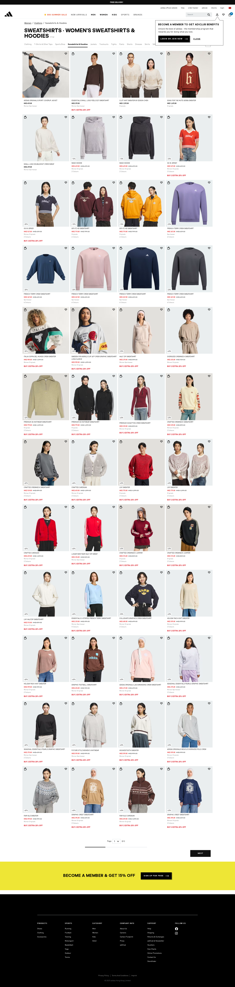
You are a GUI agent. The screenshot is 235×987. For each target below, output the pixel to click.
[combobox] (199, 14)
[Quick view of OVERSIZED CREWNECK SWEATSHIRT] (168, 309)
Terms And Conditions (120, 976)
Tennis (67, 957)
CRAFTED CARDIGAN (79, 487)
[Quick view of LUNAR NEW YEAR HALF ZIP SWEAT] (73, 507)
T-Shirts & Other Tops (43, 44)
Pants (121, 44)
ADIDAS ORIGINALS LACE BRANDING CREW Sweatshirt (140, 685)
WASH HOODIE (77, 163)
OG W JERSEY (172, 163)
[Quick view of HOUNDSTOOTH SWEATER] (121, 703)
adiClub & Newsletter (155, 941)
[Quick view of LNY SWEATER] (121, 441)
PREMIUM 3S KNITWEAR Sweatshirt (38, 422)
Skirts (147, 44)
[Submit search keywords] (209, 15)
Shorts (129, 44)
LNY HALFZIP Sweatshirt (34, 619)
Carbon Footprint (126, 937)
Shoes (39, 929)
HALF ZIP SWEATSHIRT (127, 357)
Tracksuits (103, 44)
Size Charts (151, 949)
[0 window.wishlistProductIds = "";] (223, 14)
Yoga (67, 949)
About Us (123, 929)
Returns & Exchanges (155, 937)
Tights (114, 44)
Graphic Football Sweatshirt (84, 685)
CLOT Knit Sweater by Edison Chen (133, 100)
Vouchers (150, 945)
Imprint (134, 976)
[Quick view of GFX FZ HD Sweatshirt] (73, 182)
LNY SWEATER (124, 487)
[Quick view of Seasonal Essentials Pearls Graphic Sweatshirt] (168, 638)
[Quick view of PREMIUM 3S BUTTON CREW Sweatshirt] (121, 376)
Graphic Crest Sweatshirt (83, 815)
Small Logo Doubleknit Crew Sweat (39, 164)
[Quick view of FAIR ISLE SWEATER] (25, 769)
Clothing (38, 23)
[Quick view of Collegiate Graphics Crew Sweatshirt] (121, 572)
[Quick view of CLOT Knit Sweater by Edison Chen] (121, 53)
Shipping (150, 933)
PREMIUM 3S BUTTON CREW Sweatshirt (135, 423)
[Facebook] (176, 929)
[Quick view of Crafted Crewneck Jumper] (121, 507)
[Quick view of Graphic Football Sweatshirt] (73, 638)
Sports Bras (60, 44)
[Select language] (230, 8)
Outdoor (68, 953)
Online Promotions (154, 953)
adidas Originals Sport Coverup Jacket (40, 100)
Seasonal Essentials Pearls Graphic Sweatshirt (187, 684)
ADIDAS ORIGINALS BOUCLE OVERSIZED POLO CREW (186, 749)
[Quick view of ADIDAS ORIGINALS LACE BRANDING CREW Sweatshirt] (121, 638)
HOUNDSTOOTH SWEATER (129, 750)
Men (94, 929)
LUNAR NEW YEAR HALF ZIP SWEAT (85, 554)
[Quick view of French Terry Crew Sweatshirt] (168, 182)
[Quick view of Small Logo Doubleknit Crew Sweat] (25, 117)
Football (68, 933)
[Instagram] (176, 933)
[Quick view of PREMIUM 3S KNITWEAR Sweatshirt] (25, 376)
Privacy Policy (103, 976)
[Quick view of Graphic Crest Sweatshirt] (73, 769)
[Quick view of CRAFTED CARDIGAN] (73, 441)
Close (196, 39)
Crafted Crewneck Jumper (131, 553)
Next (200, 853)
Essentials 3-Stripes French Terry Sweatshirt (91, 618)
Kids (94, 937)
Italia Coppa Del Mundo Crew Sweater (40, 357)
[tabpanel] (117, 456)
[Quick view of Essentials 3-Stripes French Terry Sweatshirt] (73, 572)
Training (68, 937)
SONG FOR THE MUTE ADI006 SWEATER (181, 100)
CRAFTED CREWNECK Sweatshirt (180, 422)
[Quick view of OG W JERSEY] (168, 117)
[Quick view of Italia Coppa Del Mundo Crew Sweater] (25, 309)
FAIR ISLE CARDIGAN (127, 816)
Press (122, 941)
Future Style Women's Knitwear (85, 750)
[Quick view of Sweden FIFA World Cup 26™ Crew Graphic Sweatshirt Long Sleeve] (73, 309)
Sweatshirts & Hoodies (56, 23)
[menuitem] (55, 14)
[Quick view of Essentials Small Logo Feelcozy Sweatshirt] (73, 53)
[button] (55, 14)
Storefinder (151, 961)
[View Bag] (230, 15)
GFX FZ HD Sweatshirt (80, 228)
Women (27, 23)
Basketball (69, 945)
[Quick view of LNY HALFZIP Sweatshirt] (25, 572)
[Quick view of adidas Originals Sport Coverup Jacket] (25, 53)
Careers (123, 933)
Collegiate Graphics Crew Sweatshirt (135, 618)
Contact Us (151, 957)
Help (149, 929)
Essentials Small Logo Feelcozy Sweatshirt (90, 100)
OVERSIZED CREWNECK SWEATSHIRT (181, 357)
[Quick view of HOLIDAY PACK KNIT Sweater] (168, 572)
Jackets (93, 44)
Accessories (41, 937)
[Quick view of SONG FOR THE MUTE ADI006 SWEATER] (168, 53)
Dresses (138, 44)
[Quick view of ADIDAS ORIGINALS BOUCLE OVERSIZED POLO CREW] (168, 703)
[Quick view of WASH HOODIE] (73, 117)
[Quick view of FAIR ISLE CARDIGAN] (121, 769)
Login (222, 8)
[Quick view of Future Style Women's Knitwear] (73, 703)
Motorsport (69, 941)
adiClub (123, 945)
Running (68, 929)
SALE (155, 44)
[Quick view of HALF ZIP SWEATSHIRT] (121, 309)
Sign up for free (153, 876)
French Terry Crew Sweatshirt (180, 228)
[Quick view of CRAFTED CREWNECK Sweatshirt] (168, 376)
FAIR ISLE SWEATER (31, 816)
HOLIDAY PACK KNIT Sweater (178, 618)
